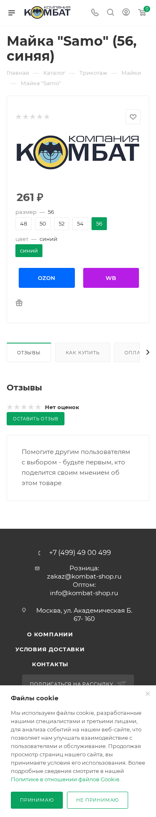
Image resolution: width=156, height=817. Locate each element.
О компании (50, 634)
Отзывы (29, 353)
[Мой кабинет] (126, 13)
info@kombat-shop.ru (84, 593)
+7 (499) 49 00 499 (80, 553)
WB (111, 278)
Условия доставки (50, 649)
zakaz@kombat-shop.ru (84, 576)
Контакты (50, 664)
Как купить (83, 353)
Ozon (46, 278)
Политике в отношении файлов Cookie (65, 779)
